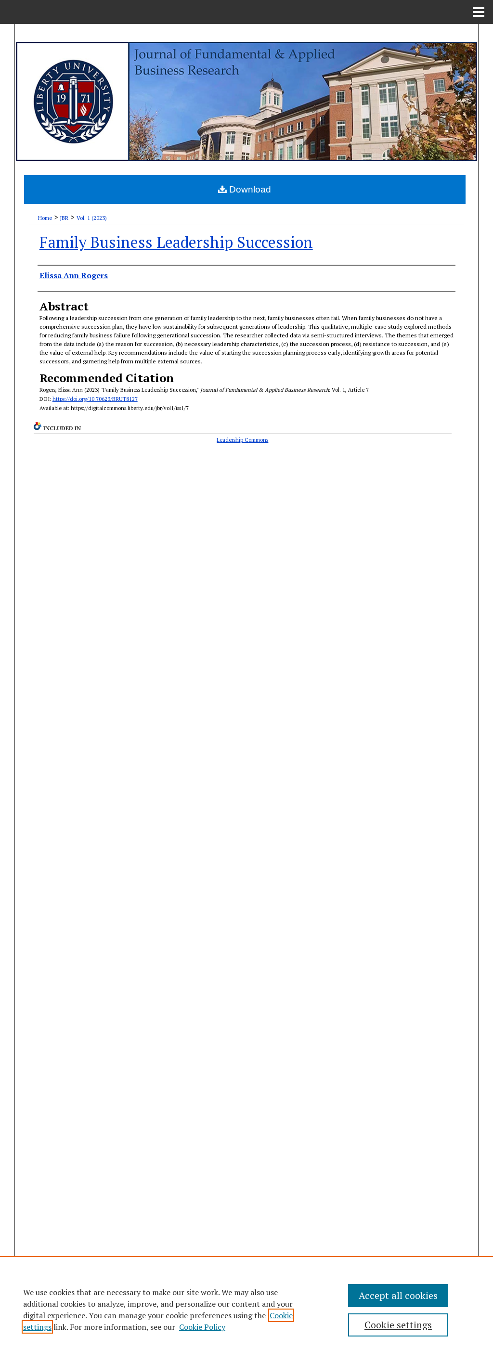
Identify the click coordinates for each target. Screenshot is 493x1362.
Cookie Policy (202, 1327)
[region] (246, 1309)
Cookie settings (398, 1324)
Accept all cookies (398, 1295)
